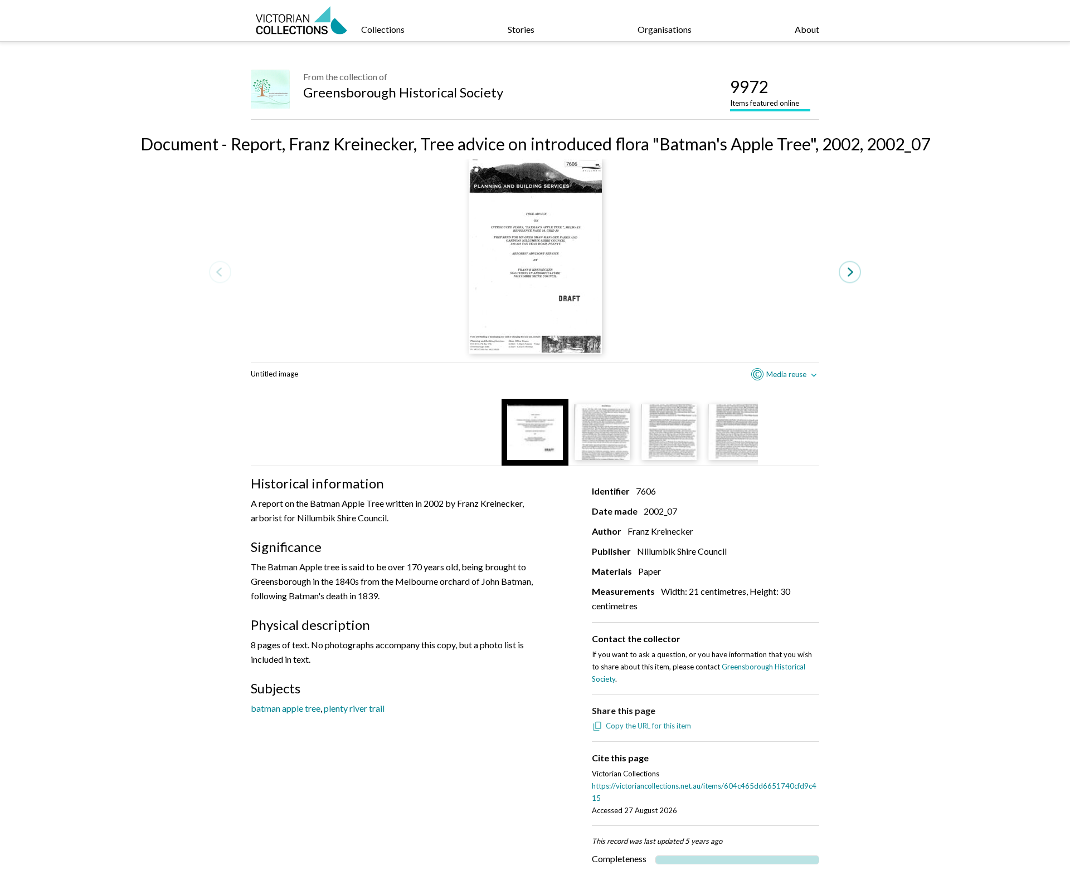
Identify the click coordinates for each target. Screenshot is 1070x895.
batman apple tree (285, 708)
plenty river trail (354, 708)
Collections (383, 29)
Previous (220, 272)
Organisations (665, 29)
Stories (521, 29)
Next (850, 272)
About (807, 29)
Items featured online (764, 91)
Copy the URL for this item (648, 725)
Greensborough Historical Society (403, 92)
